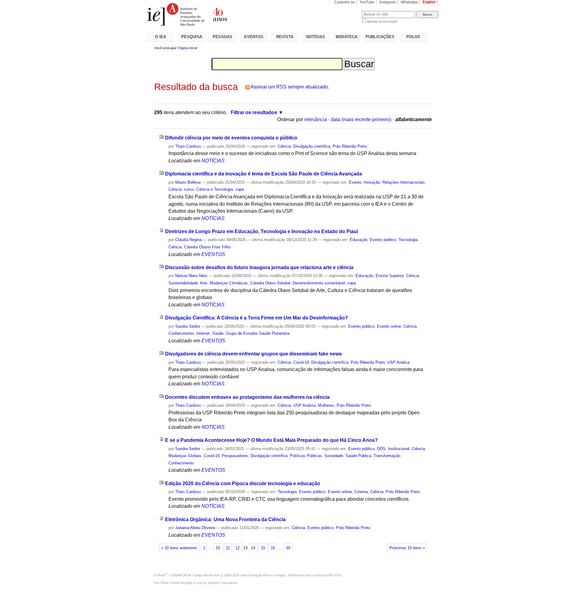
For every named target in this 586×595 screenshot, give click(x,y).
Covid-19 (301, 362)
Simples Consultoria (222, 583)
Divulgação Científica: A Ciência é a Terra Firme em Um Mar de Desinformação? (256, 317)
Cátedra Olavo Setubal (270, 283)
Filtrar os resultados (254, 112)
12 (237, 548)
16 (273, 548)
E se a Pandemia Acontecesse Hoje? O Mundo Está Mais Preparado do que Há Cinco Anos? (271, 440)
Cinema (361, 491)
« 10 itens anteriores (179, 548)
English (429, 2)
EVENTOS (253, 36)
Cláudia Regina (188, 239)
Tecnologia (408, 239)
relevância (315, 119)
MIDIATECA (346, 36)
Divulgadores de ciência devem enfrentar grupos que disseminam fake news (253, 353)
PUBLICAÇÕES (380, 36)
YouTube (367, 2)
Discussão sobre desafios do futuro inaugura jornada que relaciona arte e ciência (259, 267)
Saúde (217, 333)
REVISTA (284, 36)
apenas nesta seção (382, 21)
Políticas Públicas (306, 455)
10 (218, 548)
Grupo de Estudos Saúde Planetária (257, 333)
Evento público (383, 239)
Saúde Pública (358, 455)
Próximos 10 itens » (407, 548)
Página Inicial (187, 48)
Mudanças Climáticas (229, 283)
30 (288, 548)
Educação (358, 239)
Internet (203, 333)
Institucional (398, 448)
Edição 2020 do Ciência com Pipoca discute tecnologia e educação (242, 483)
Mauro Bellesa (188, 182)
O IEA (160, 36)
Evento (355, 182)
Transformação (387, 455)
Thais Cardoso (188, 146)
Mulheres (326, 405)
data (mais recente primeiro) (361, 119)
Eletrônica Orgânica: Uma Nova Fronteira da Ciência (225, 519)
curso (189, 189)
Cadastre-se (344, 2)
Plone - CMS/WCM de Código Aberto (185, 575)
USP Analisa (398, 362)
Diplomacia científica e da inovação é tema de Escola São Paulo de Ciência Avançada (263, 173)
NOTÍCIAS (315, 36)
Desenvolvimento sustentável (319, 283)
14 (253, 548)
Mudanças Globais (184, 455)
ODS (381, 448)
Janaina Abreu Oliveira (195, 527)
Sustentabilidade (183, 283)
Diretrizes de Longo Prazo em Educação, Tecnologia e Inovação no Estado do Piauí (261, 231)
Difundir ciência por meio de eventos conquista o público (231, 137)
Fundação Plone (260, 575)
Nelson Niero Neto (191, 275)
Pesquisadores (235, 455)
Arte (203, 283)
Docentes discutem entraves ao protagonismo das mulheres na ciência (247, 397)
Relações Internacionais (403, 182)
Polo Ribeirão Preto (350, 146)
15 (263, 548)
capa (239, 189)
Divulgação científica (311, 146)
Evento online (389, 326)
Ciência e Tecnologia (214, 189)
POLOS (413, 36)
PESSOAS (222, 36)
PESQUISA (191, 36)
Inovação (372, 182)
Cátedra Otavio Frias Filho (207, 247)
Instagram (387, 2)
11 (228, 548)
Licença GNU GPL (328, 575)
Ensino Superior (389, 275)
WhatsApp (409, 2)
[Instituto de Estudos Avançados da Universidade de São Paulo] (219, 14)
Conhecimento (181, 333)
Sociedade (333, 455)
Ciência (284, 146)
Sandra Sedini (187, 326)
